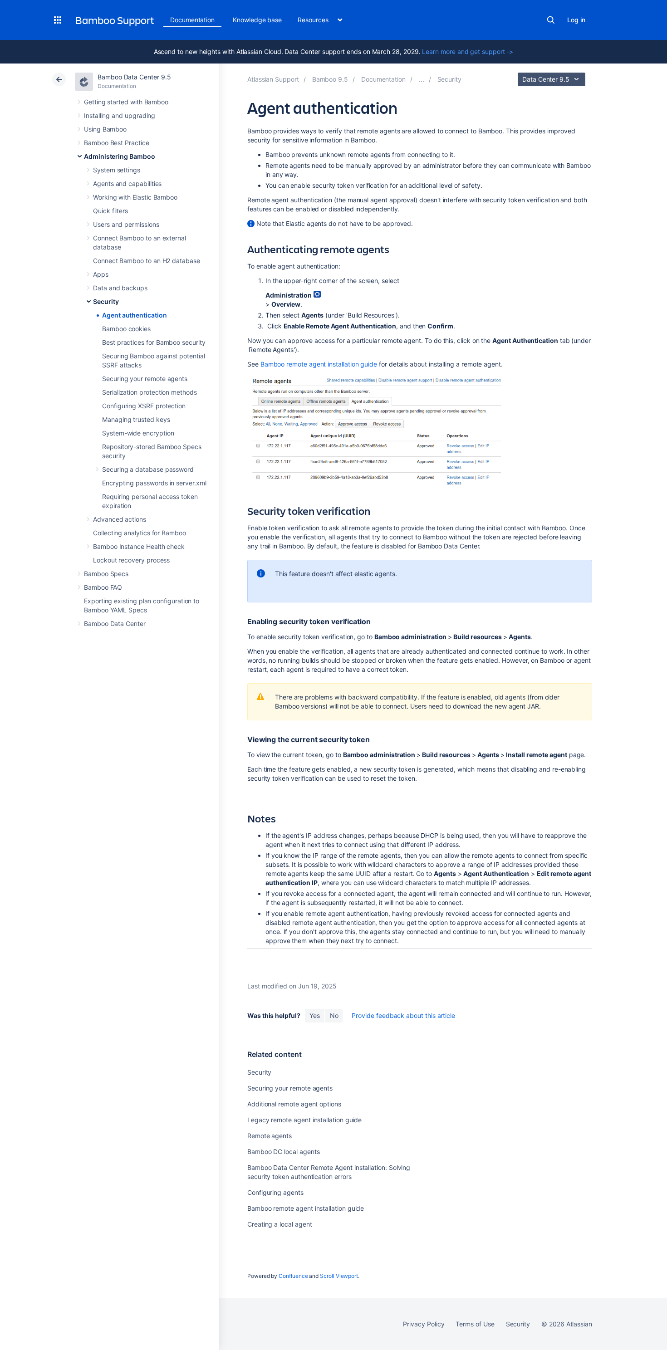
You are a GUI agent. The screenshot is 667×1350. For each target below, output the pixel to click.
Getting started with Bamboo (126, 102)
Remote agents (269, 1136)
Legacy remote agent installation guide (304, 1120)
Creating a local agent (279, 1224)
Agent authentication (134, 315)
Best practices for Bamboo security (154, 342)
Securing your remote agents (144, 378)
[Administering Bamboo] (421, 79)
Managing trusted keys (136, 419)
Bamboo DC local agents (283, 1151)
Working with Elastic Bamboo (135, 197)
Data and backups (120, 288)
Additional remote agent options (294, 1104)
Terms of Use (475, 1324)
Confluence (293, 1275)
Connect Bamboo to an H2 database (146, 260)
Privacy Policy (423, 1324)
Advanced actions (119, 519)
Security (105, 301)
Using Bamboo (105, 129)
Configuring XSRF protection (144, 406)
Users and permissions (126, 224)
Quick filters (110, 211)
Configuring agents (275, 1192)
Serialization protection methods (149, 392)
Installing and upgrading (119, 115)
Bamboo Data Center (115, 623)
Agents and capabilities (127, 183)
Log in (576, 20)
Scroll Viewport (339, 1275)
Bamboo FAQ (103, 587)
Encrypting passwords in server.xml (154, 483)
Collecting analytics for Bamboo (139, 533)
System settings (116, 170)
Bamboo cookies (126, 329)
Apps (100, 274)
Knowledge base (257, 20)
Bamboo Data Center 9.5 (134, 77)
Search (551, 20)
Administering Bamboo (119, 156)
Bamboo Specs (106, 573)
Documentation (192, 20)
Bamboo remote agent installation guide (318, 364)
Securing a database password (148, 469)
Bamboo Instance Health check (139, 546)
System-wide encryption (138, 433)
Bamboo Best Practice (116, 143)
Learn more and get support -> (467, 51)
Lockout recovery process (131, 560)
